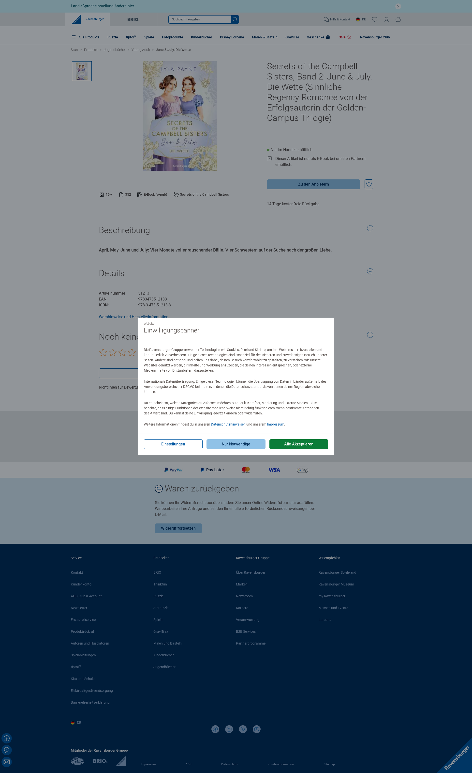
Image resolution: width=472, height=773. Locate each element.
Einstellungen (173, 444)
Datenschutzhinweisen (228, 424)
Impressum (275, 424)
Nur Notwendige (236, 444)
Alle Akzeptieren (298, 444)
